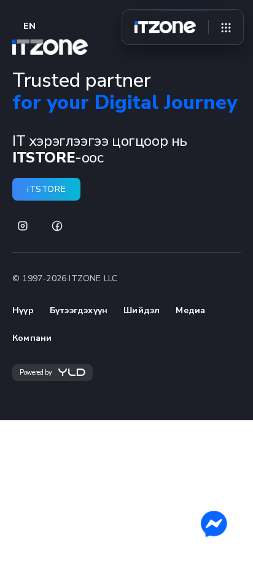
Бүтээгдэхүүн (78, 310)
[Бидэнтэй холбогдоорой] (213, 523)
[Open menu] (226, 27)
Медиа (190, 310)
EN (29, 26)
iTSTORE (46, 189)
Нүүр (23, 310)
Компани (32, 338)
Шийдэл (141, 310)
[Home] (165, 27)
